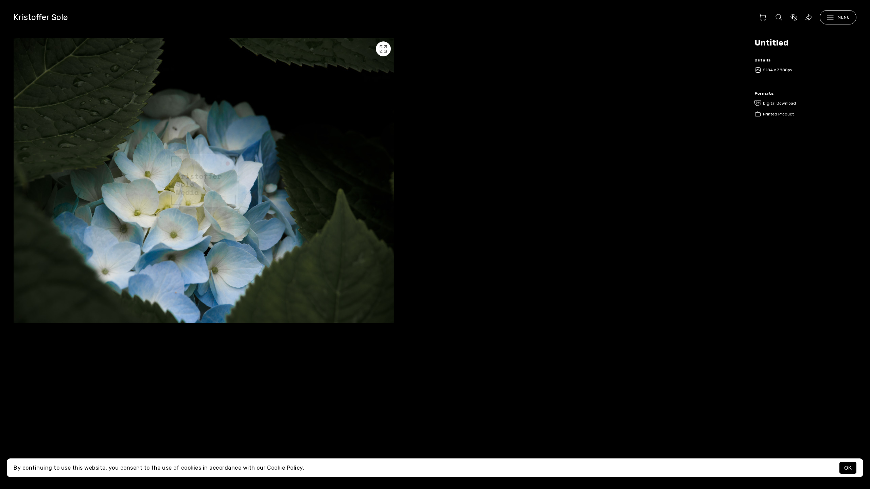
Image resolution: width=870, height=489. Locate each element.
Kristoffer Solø (41, 17)
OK (848, 468)
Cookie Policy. (285, 468)
